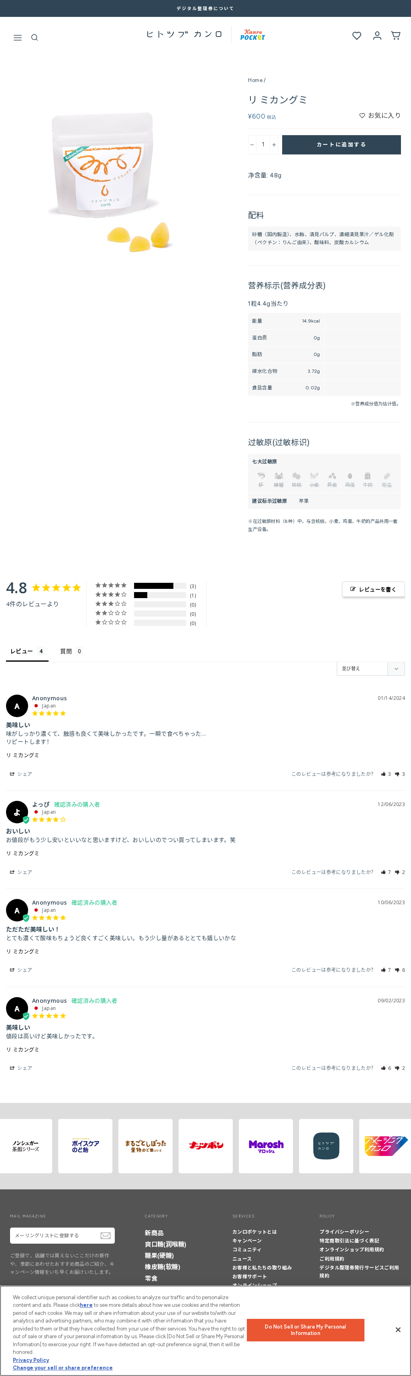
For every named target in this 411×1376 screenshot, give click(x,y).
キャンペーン (247, 1241)
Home (255, 80)
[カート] (396, 35)
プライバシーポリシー (344, 1232)
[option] (205, 8)
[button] (386, 774)
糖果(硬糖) (159, 1255)
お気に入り (384, 115)
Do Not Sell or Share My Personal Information (305, 1330)
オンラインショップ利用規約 (351, 1250)
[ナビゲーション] (18, 36)
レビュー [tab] (21, 651)
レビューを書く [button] (378, 589)
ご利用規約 (331, 1259)
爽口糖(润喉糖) (165, 1244)
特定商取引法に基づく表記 (349, 1241)
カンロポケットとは (254, 1232)
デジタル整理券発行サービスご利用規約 (359, 1272)
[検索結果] (34, 36)
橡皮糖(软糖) (162, 1266)
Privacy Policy (31, 1360)
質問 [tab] (66, 651)
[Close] (398, 1330)
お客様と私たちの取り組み (262, 1268)
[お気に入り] (356, 36)
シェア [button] (24, 774)
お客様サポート (249, 1276)
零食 (151, 1278)
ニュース (242, 1259)
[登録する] (105, 1235)
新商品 (154, 1233)
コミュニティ (247, 1250)
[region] (205, 1331)
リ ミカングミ (23, 755)
